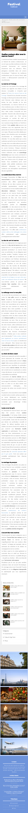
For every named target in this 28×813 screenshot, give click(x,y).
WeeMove (14, 772)
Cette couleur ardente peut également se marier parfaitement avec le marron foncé (14, 338)
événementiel (11, 768)
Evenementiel (8, 633)
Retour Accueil (6, 22)
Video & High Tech (10, 637)
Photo (6, 641)
